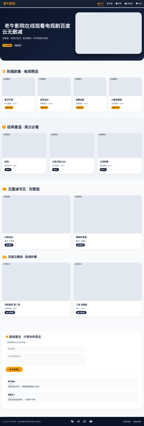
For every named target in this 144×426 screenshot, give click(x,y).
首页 (102, 3)
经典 (119, 3)
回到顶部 (126, 421)
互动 (140, 3)
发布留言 (15, 369)
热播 (110, 3)
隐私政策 (137, 421)
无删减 (130, 3)
